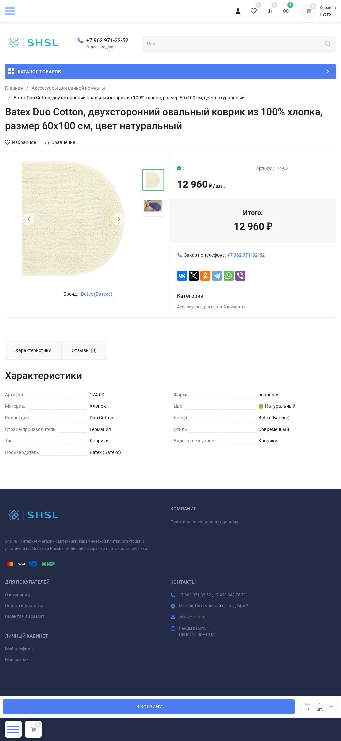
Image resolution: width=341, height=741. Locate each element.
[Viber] (240, 276)
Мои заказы (17, 659)
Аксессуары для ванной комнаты (68, 88)
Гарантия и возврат (24, 616)
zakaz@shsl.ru (192, 617)
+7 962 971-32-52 (107, 40)
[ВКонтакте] (182, 276)
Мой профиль (19, 648)
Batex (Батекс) (96, 294)
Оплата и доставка (24, 605)
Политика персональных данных (204, 521)
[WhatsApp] (229, 276)
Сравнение (63, 142)
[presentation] (28, 219)
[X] (194, 276)
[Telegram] (217, 276)
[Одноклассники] (205, 276)
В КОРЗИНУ (149, 706)
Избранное (24, 142)
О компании (17, 594)
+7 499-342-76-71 (230, 595)
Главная (14, 88)
